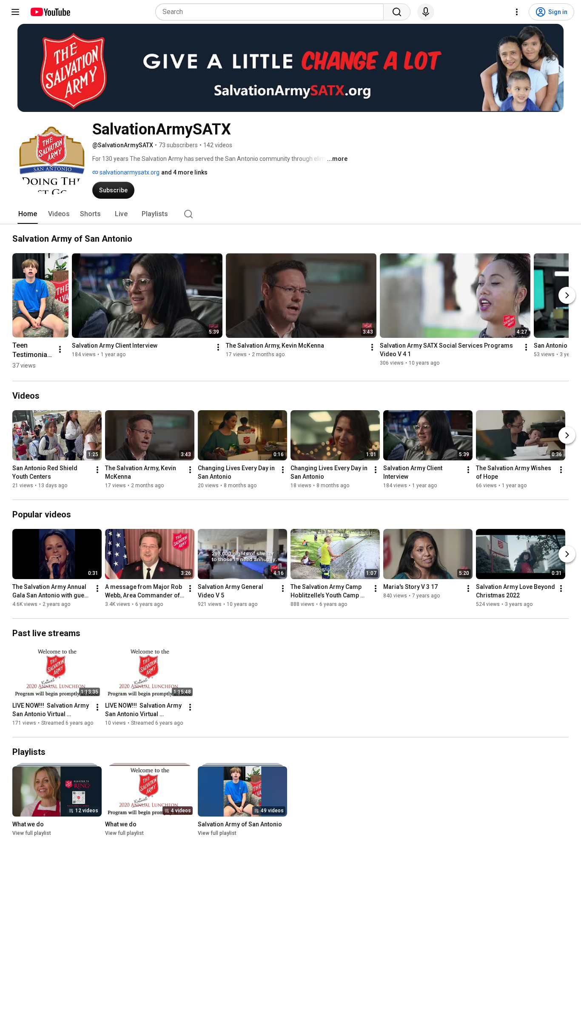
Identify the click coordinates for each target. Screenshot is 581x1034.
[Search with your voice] (425, 11)
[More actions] (59, 349)
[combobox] (272, 12)
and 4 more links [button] (184, 172)
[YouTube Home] (50, 12)
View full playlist (31, 833)
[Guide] (15, 12)
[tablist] (290, 214)
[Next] (566, 295)
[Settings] (517, 12)
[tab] (27, 214)
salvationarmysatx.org (128, 172)
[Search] (396, 11)
